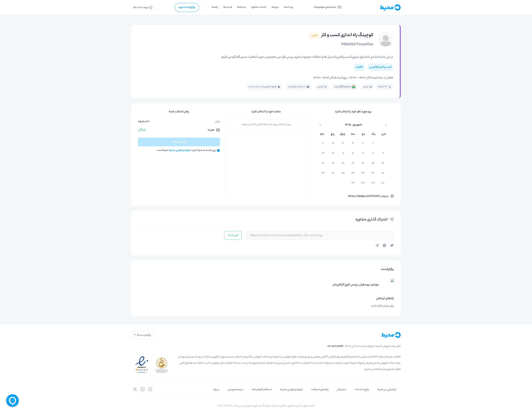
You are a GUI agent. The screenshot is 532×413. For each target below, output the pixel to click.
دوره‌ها (275, 7)
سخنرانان (341, 389)
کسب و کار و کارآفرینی (380, 67)
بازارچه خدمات (362, 389)
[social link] (150, 389)
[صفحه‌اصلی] (380, 7)
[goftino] (12, 400)
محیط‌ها (241, 7)
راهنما (215, 7)
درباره (216, 389)
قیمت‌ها (227, 7)
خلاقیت (359, 67)
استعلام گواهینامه (262, 389)
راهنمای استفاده (320, 389)
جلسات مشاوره (259, 7)
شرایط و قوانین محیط (291, 389)
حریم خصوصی (235, 389)
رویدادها (288, 7)
